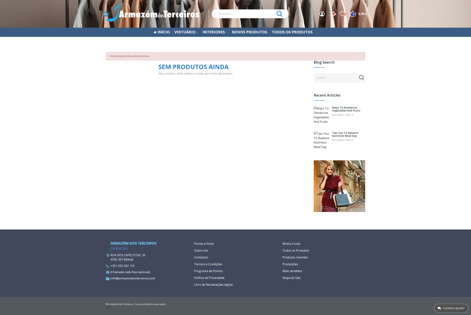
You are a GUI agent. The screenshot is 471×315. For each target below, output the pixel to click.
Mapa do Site (291, 278)
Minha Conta (291, 244)
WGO (108, 307)
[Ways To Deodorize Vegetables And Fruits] (322, 115)
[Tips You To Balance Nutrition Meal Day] (322, 140)
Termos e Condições (208, 264)
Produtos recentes (295, 257)
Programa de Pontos (208, 271)
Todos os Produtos (295, 250)
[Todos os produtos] (339, 186)
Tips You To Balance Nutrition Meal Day (345, 134)
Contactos (201, 257)
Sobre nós (201, 250)
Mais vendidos (292, 271)
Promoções (290, 264)
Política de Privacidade (209, 278)
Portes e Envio (204, 244)
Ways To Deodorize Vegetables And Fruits (346, 109)
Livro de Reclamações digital (213, 285)
